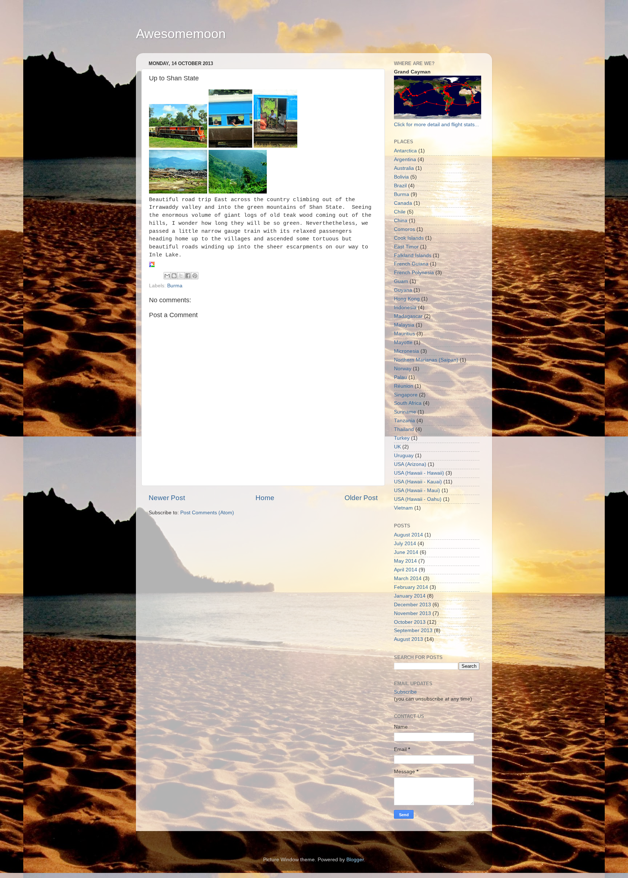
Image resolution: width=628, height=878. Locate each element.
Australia (404, 168)
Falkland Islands (412, 255)
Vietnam (403, 508)
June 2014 (406, 552)
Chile (400, 212)
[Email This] (167, 275)
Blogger (355, 859)
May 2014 (405, 561)
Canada (403, 203)
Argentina (405, 159)
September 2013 (413, 630)
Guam (401, 281)
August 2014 (408, 535)
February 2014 (411, 587)
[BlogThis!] (174, 275)
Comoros (404, 229)
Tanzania (404, 420)
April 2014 (405, 569)
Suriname (405, 412)
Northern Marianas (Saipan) (426, 360)
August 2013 (408, 639)
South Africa (408, 403)
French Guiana (411, 264)
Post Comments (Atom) (207, 512)
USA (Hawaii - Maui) (417, 490)
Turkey (402, 438)
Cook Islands (409, 238)
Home (264, 498)
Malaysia (404, 325)
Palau (400, 377)
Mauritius (404, 333)
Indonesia (405, 307)
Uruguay (404, 455)
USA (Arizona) (410, 464)
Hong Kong (407, 299)
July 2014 (405, 543)
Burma (174, 285)
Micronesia (406, 351)
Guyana (403, 290)
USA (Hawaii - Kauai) (418, 481)
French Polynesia (414, 272)
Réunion (403, 386)
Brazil (400, 185)
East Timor (406, 247)
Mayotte (403, 342)
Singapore (406, 395)
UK (397, 447)
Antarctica (405, 150)
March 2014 (408, 578)
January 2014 (410, 596)
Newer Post (167, 498)
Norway (402, 368)
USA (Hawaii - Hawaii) (419, 473)
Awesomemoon (181, 33)
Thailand (404, 429)
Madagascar (408, 316)
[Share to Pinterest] (194, 275)
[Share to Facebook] (188, 275)
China (400, 220)
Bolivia (401, 177)
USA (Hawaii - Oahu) (418, 499)
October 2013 (410, 622)
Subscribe (405, 692)
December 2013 (412, 604)
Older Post (361, 498)
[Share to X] (181, 275)
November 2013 (412, 613)
